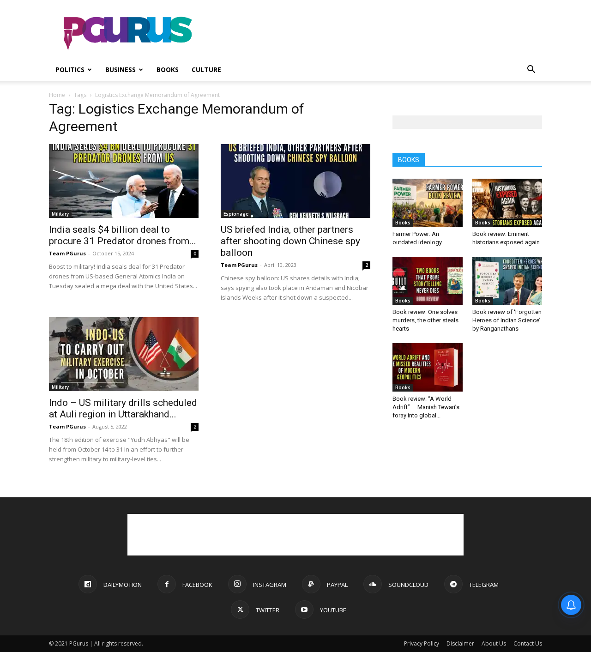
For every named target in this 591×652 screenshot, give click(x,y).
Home (57, 95)
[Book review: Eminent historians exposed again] (507, 203)
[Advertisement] (374, 33)
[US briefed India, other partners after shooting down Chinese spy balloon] (295, 181)
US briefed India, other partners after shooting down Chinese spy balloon (290, 241)
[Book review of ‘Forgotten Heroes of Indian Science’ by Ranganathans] (507, 281)
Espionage (235, 214)
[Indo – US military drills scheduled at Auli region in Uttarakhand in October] (124, 354)
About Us (494, 643)
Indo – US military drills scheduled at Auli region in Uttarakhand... (123, 408)
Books (168, 69)
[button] (531, 70)
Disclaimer (460, 643)
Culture (206, 69)
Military (60, 214)
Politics (69, 69)
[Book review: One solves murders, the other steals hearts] (427, 281)
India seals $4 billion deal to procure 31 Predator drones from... (122, 235)
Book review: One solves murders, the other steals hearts (425, 320)
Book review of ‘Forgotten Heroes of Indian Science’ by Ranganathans (507, 320)
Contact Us (527, 643)
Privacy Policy (421, 643)
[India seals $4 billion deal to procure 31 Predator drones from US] (124, 181)
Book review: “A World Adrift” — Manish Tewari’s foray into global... (425, 407)
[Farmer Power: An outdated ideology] (427, 203)
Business (120, 69)
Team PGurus (67, 253)
